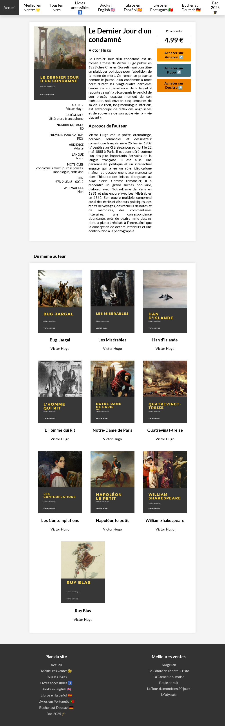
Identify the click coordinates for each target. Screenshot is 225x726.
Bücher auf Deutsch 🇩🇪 (191, 7)
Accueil (9, 7)
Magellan (169, 665)
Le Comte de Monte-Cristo (169, 671)
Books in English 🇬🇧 (106, 7)
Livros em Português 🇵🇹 (161, 7)
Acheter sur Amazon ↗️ (173, 55)
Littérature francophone (66, 118)
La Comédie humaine (168, 676)
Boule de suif (168, 682)
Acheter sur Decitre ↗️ (173, 85)
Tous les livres (56, 7)
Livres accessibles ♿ (80, 8)
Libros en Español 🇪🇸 (133, 7)
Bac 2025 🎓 (215, 8)
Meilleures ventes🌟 (32, 7)
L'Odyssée (168, 694)
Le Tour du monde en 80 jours (169, 688)
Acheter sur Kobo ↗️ (173, 70)
